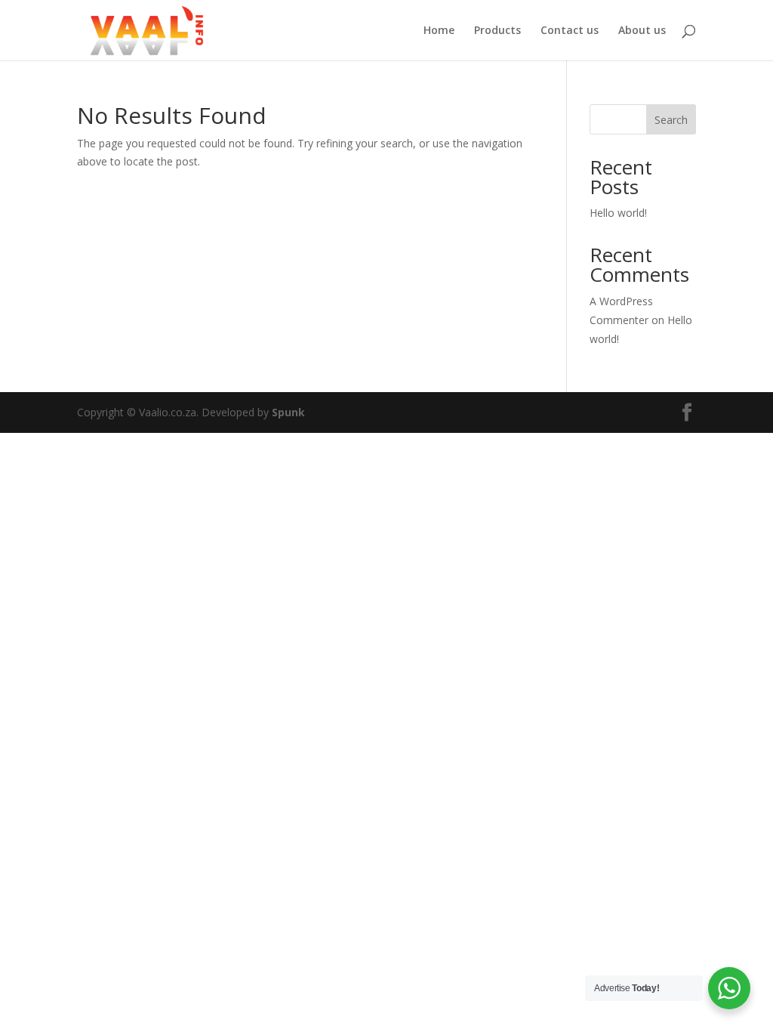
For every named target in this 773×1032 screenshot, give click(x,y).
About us (642, 31)
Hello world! (618, 212)
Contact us (569, 31)
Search (671, 120)
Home (438, 31)
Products (497, 31)
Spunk (288, 412)
